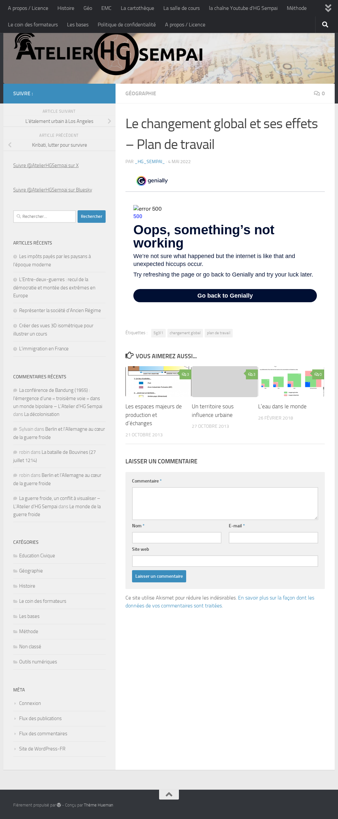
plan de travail (218, 333)
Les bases (77, 24)
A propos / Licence (28, 8)
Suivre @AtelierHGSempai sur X (46, 165)
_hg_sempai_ (150, 161)
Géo (88, 8)
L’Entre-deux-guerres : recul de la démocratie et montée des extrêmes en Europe (54, 288)
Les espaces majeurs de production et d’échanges (153, 414)
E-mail (237, 526)
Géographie (140, 93)
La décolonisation (41, 414)
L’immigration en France (44, 349)
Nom (138, 526)
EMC (106, 8)
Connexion (30, 703)
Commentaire (147, 481)
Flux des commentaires (43, 734)
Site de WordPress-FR (42, 749)
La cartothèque (137, 8)
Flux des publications (40, 718)
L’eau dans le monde (282, 406)
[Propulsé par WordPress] (59, 805)
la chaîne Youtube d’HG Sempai (243, 8)
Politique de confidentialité (127, 24)
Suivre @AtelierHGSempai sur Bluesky (52, 190)
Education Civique (37, 556)
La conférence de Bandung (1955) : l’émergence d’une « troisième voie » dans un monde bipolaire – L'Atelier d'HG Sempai (57, 398)
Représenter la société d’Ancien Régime (60, 310)
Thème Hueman (98, 805)
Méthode (297, 8)
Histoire (65, 8)
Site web (140, 549)
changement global (185, 333)
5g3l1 (158, 333)
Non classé (30, 647)
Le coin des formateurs (33, 24)
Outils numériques (38, 662)
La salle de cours (181, 8)
